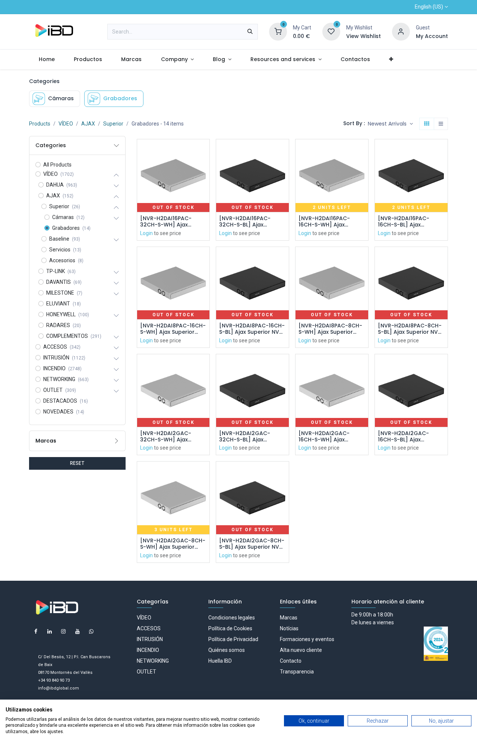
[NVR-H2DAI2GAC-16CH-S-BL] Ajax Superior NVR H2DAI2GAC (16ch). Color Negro (403, 436)
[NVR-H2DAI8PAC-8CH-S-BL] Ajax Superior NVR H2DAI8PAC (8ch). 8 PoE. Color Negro (410, 329)
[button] (390, 124)
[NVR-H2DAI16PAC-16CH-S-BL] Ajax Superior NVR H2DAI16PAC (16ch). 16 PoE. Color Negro (407, 221)
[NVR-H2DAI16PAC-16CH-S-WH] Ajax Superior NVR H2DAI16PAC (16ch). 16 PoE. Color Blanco (327, 221)
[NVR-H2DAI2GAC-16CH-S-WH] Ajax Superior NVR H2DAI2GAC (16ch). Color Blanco (324, 436)
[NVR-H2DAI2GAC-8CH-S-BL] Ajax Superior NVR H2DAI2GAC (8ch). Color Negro (252, 544)
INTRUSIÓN (150, 639)
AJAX (88, 124)
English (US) (429, 7)
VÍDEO (66, 124)
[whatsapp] (91, 631)
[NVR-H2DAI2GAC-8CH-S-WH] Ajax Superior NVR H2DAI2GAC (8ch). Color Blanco (172, 544)
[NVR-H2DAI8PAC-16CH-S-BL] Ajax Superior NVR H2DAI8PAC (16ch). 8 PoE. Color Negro (252, 329)
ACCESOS (149, 628)
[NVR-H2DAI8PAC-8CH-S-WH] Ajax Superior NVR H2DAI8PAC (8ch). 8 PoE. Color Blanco (331, 329)
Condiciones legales (231, 618)
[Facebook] (36, 631)
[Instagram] (63, 631)
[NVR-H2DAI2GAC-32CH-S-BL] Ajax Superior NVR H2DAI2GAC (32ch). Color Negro (245, 436)
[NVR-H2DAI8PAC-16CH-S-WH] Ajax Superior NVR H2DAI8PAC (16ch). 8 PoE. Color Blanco (173, 329)
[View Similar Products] (204, 201)
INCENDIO (148, 650)
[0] (278, 31)
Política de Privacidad (233, 639)
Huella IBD (220, 661)
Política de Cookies (230, 628)
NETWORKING (153, 661)
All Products (57, 165)
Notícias (289, 628)
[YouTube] (77, 631)
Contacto (290, 661)
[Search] (250, 31)
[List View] (441, 124)
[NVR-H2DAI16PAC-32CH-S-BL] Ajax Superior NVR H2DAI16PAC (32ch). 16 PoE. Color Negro (249, 221)
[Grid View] (426, 124)
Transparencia (297, 672)
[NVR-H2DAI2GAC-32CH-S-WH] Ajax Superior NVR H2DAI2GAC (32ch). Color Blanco (166, 436)
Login (146, 233)
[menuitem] (46, 59)
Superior (113, 124)
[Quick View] (204, 151)
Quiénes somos (226, 650)
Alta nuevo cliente (301, 650)
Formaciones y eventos (307, 639)
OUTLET (146, 672)
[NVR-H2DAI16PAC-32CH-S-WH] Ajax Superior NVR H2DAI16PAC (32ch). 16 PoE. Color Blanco (170, 221)
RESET (77, 463)
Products (39, 124)
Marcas (288, 618)
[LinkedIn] (49, 631)
